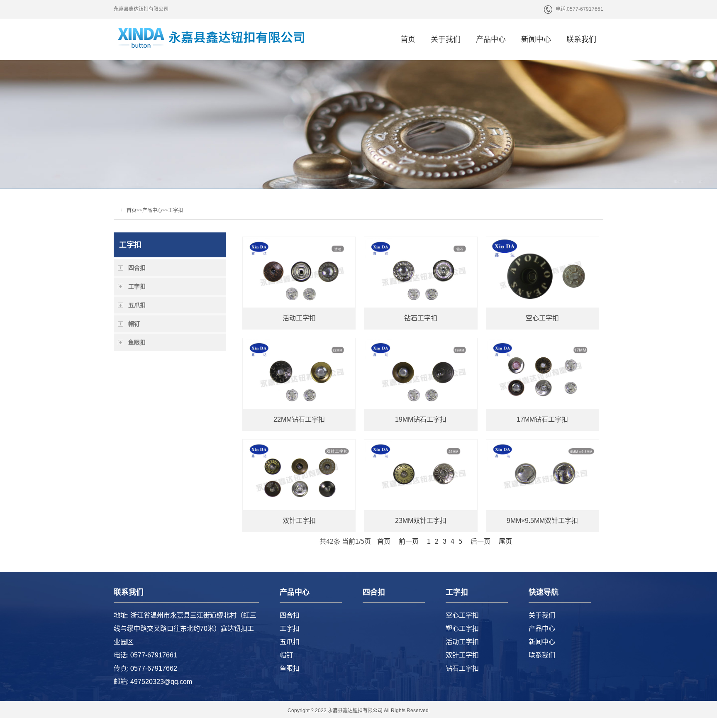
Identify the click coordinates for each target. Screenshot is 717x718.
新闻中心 (536, 39)
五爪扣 (137, 305)
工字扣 (175, 210)
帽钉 (134, 323)
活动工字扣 (462, 641)
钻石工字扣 (462, 668)
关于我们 (446, 39)
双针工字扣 (462, 655)
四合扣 (137, 267)
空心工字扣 (462, 615)
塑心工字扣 (462, 628)
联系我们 (581, 39)
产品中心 (491, 39)
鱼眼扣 (137, 342)
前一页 (409, 541)
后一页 (480, 541)
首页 (407, 39)
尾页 (505, 541)
